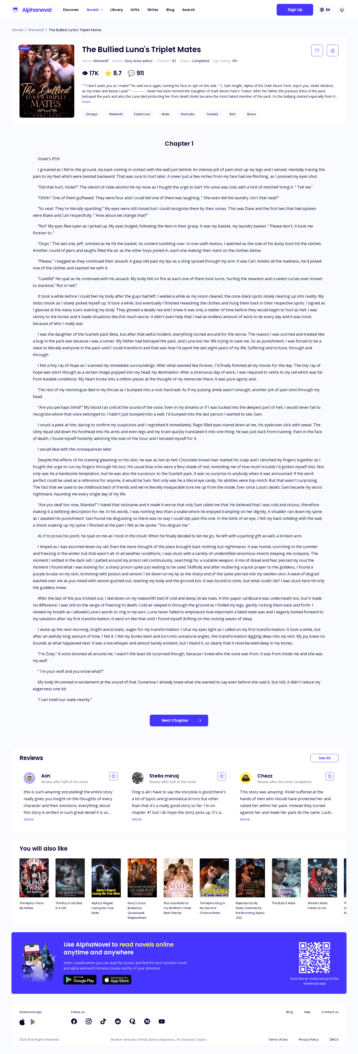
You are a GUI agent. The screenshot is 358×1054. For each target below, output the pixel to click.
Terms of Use (277, 1039)
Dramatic (188, 114)
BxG (233, 114)
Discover (71, 9)
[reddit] (118, 1021)
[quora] (132, 1021)
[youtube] (162, 1021)
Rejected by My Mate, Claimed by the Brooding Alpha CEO (250, 910)
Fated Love (142, 114)
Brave (251, 114)
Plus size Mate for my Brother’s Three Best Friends (177, 908)
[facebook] (74, 1021)
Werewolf (36, 30)
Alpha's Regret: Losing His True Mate (102, 908)
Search (188, 9)
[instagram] (89, 1021)
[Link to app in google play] (33, 1022)
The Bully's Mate (283, 903)
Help (307, 1012)
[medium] (147, 1021)
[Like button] (317, 50)
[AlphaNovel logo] (31, 10)
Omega (91, 114)
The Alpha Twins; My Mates (31, 905)
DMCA (334, 1039)
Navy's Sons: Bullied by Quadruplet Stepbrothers (137, 910)
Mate (165, 114)
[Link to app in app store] (22, 1021)
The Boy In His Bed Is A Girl (69, 905)
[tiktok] (103, 1021)
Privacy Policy (309, 1039)
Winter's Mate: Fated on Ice (318, 905)
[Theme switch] (342, 9)
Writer (153, 9)
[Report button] (113, 776)
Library (116, 9)
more (86, 102)
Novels (17, 30)
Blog (170, 9)
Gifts (135, 9)
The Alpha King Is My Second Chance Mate (212, 908)
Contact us (330, 1012)
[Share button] (333, 50)
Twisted (212, 114)
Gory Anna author (139, 60)
